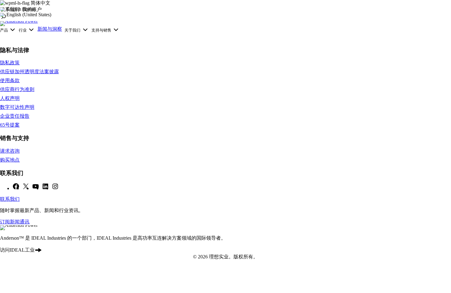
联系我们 (10, 199)
